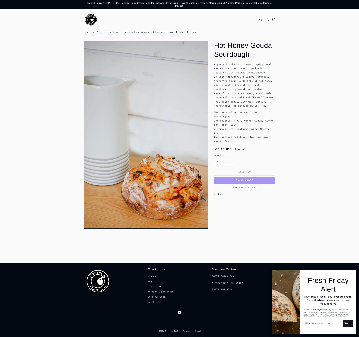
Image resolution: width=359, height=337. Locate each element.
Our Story (154, 302)
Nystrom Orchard (173, 331)
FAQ (150, 281)
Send (347, 323)
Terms (344, 316)
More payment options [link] (245, 187)
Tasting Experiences (160, 292)
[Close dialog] (352, 274)
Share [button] (221, 194)
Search (152, 276)
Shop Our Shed (156, 297)
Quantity (219, 156)
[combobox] (307, 323)
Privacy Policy (335, 316)
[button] (261, 19)
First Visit (155, 286)
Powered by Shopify (192, 331)
